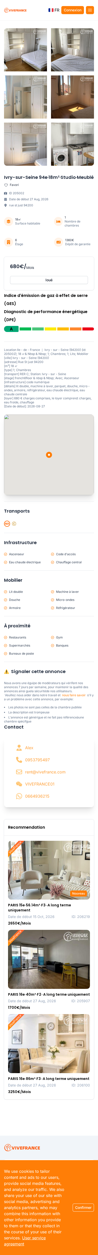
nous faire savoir (74, 695)
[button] (53, 10)
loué (49, 280)
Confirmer (83, 1207)
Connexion (72, 10)
